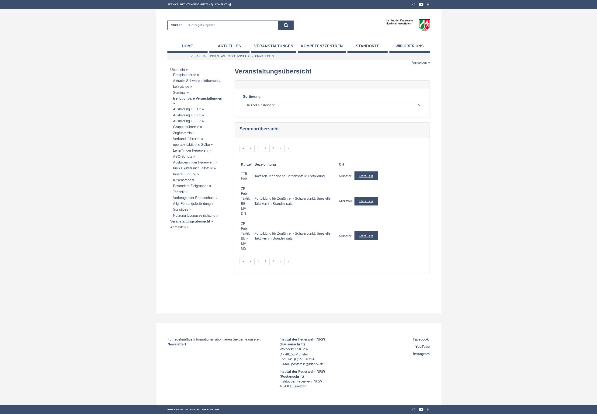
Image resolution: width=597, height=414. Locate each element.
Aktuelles (229, 46)
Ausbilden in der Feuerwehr (194, 162)
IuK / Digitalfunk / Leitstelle (193, 168)
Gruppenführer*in (186, 127)
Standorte (367, 46)
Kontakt (221, 4)
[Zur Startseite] (408, 25)
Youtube (421, 4)
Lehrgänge (181, 86)
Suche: (176, 25)
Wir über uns (410, 46)
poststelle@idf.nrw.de (307, 364)
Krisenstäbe (182, 180)
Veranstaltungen (273, 46)
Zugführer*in (182, 133)
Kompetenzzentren (322, 46)
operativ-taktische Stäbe (191, 144)
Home (187, 46)
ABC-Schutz (182, 156)
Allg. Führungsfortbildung (192, 203)
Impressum (175, 409)
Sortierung (251, 96)
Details (364, 176)
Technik (179, 192)
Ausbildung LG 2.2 (187, 121)
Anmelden (419, 62)
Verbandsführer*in (186, 139)
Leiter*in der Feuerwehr (190, 150)
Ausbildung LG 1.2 (187, 109)
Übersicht (177, 70)
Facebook (428, 4)
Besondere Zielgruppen (190, 186)
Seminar (179, 92)
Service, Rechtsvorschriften (189, 4)
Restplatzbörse (184, 75)
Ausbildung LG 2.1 (187, 115)
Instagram (413, 4)
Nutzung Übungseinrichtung (194, 215)
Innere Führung (184, 174)
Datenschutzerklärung (202, 409)
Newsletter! (176, 344)
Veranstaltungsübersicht (190, 221)
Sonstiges (180, 209)
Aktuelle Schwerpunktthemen (195, 81)
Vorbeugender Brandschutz (194, 198)
